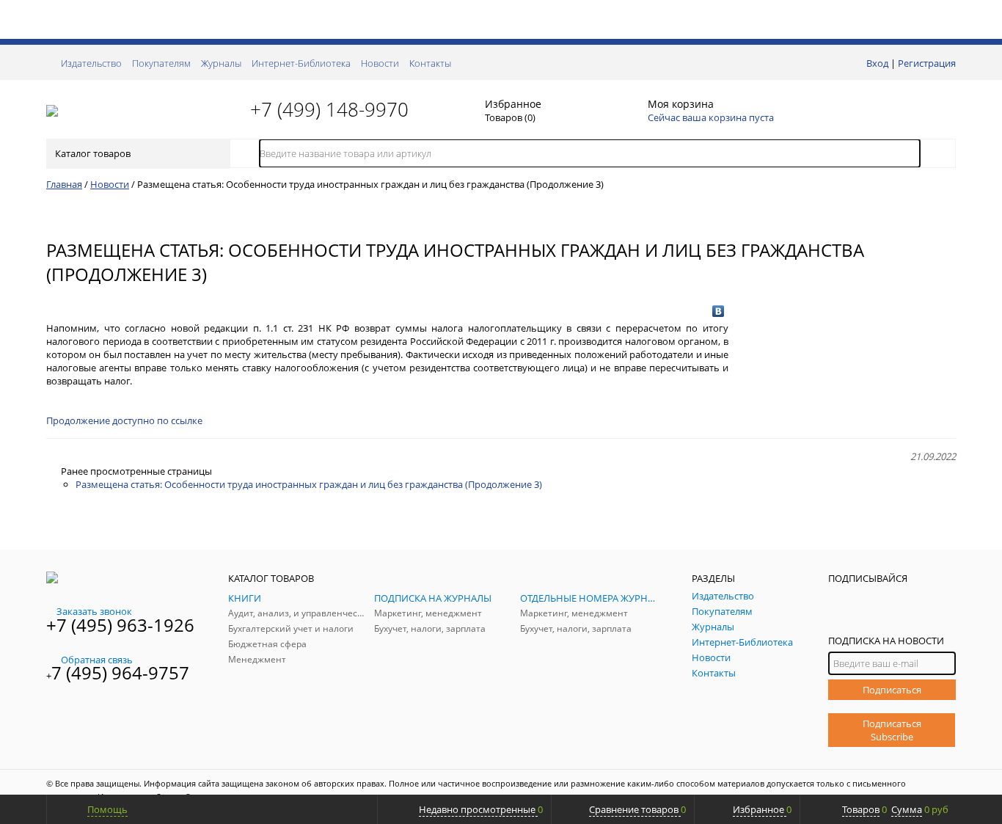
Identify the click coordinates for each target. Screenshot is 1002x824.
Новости (380, 63)
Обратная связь (97, 659)
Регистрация (927, 63)
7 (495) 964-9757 (120, 672)
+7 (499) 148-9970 (329, 109)
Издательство (91, 63)
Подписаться (892, 689)
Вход (877, 63)
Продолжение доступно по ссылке (124, 420)
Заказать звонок (94, 611)
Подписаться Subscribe (892, 730)
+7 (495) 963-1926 (120, 625)
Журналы (221, 63)
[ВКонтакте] (718, 311)
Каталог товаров (93, 153)
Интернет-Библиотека (301, 63)
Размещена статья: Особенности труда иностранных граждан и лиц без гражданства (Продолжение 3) (309, 484)
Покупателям (161, 63)
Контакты (430, 63)
